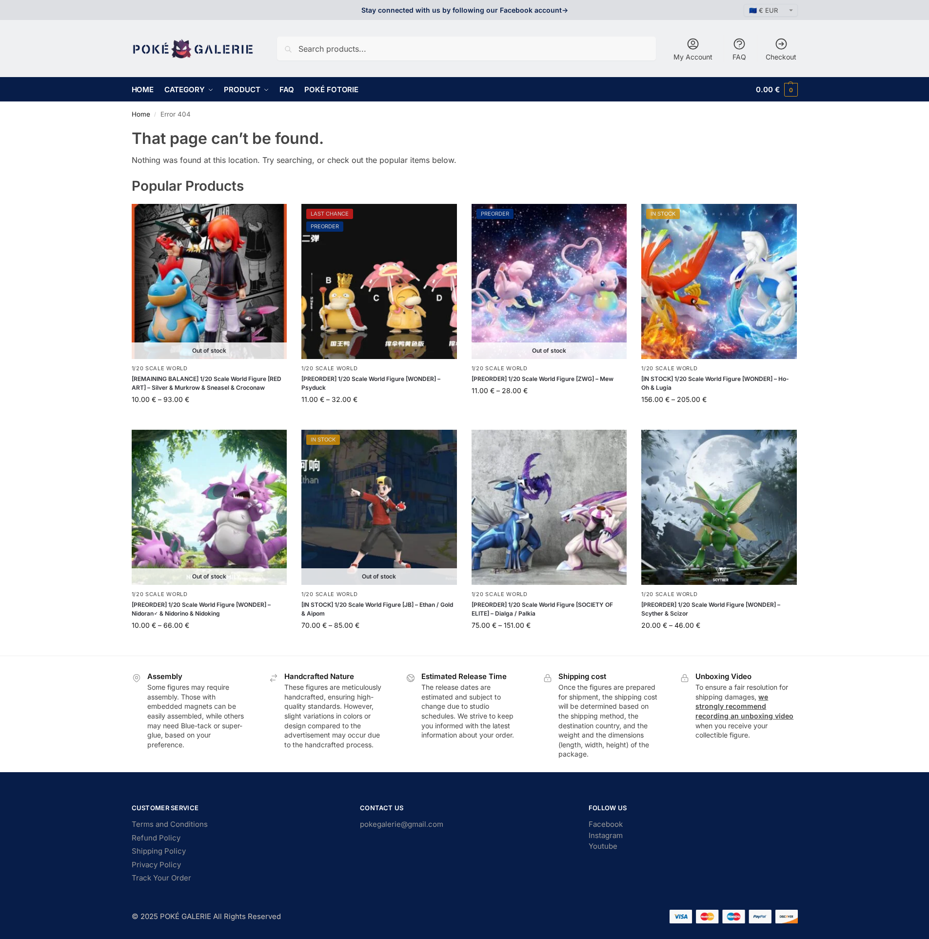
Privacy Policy (156, 864)
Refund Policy (156, 837)
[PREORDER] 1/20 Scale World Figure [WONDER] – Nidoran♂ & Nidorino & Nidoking (201, 609)
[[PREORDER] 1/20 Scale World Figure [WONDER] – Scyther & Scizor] (719, 507)
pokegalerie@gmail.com (401, 824)
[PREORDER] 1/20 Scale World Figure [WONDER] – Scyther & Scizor (710, 609)
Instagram (606, 835)
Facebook (606, 824)
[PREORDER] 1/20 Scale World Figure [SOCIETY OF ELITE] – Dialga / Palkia (542, 609)
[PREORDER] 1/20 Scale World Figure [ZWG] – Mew (542, 378)
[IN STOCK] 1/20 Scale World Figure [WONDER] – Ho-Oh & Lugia (715, 383)
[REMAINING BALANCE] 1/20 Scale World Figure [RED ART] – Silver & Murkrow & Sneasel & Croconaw (206, 383)
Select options (209, 420)
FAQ (739, 57)
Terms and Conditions (170, 824)
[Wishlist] (272, 218)
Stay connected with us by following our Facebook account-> (464, 10)
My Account (692, 57)
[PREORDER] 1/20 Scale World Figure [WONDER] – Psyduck (370, 383)
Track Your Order (161, 877)
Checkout (781, 57)
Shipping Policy (159, 851)
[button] (776, 89)
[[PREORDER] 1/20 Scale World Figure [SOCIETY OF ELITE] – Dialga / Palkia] (549, 507)
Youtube (603, 846)
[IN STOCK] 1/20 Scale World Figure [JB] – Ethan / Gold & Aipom (377, 609)
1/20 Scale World (160, 368)
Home (141, 114)
